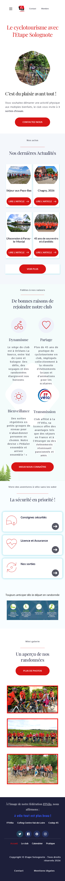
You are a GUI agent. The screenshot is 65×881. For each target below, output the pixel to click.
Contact (19, 870)
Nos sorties (28, 564)
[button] (10, 8)
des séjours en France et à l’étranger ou (44, 437)
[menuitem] (32, 8)
